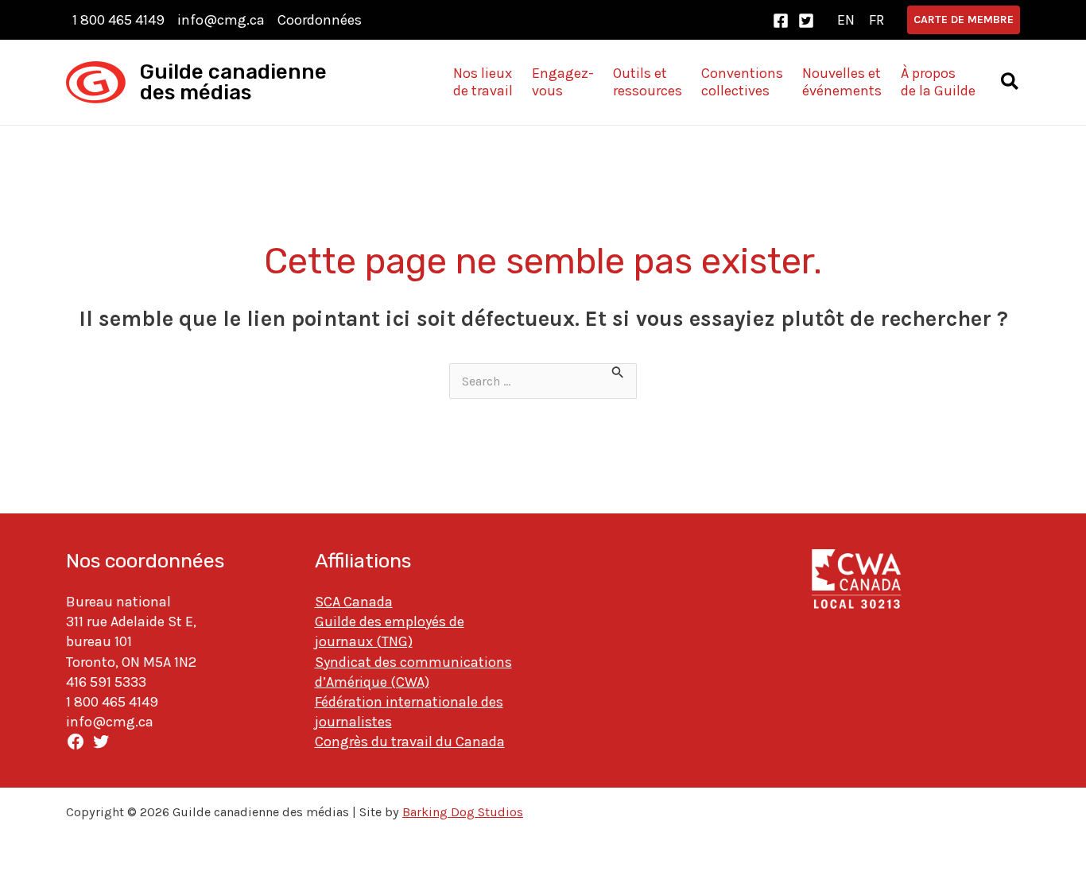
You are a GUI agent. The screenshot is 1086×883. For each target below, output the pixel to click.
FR (876, 20)
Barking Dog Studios (462, 811)
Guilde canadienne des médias (233, 82)
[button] (963, 20)
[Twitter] (806, 21)
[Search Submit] (618, 373)
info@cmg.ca (221, 20)
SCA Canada (354, 601)
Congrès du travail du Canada (410, 741)
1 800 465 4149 (118, 20)
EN (846, 20)
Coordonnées (319, 20)
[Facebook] (781, 21)
